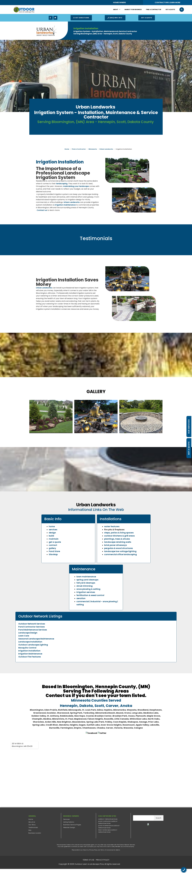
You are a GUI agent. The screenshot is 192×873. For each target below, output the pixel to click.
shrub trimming (84, 586)
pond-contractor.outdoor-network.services (108, 822)
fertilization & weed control (90, 595)
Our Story (31, 825)
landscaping (61, 183)
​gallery (52, 548)
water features (111, 526)
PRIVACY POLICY (102, 860)
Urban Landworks (106, 149)
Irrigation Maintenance (30, 653)
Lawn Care (23, 635)
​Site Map (53, 554)
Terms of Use (105, 850)
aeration (80, 598)
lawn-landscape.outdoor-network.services (108, 831)
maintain (53, 538)
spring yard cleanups (87, 579)
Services (66, 819)
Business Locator (34, 833)
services (53, 529)
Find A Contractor (153, 9)
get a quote (55, 542)
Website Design (69, 827)
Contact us (42, 210)
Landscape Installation (30, 641)
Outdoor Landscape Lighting (33, 644)
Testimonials (33, 827)
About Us (31, 822)
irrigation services (85, 592)
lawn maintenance (86, 576)
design (52, 532)
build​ (51, 535)
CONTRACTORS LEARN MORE (167, 2)
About (115, 9)
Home (67, 149)
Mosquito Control (27, 647)
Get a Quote (170, 9)
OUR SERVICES (189, 426)
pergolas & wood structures (118, 548)
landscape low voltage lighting (120, 551)
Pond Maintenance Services (32, 629)
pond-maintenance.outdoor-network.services (109, 827)
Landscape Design (27, 632)
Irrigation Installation (29, 650)
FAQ (29, 830)
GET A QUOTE (189, 448)
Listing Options (68, 822)
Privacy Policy (93, 850)
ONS (127, 864)
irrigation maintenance (65, 205)
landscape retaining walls (117, 542)
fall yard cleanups (85, 582)
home (52, 526)
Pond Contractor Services (31, 626)
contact (53, 545)
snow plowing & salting (88, 589)
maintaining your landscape (76, 186)
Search (158, 818)
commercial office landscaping (120, 554)
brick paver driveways (115, 545)
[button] (181, 9)
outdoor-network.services (108, 819)
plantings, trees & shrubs (117, 538)
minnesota (93, 149)
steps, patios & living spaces (119, 532)
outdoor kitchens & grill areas (119, 535)
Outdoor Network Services (31, 623)
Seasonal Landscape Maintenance (36, 638)
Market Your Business (133, 9)
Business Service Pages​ (72, 825)
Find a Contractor (79, 149)
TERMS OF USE (88, 860)
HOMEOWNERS (119, 2)
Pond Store (54, 551)
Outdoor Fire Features (29, 656)
